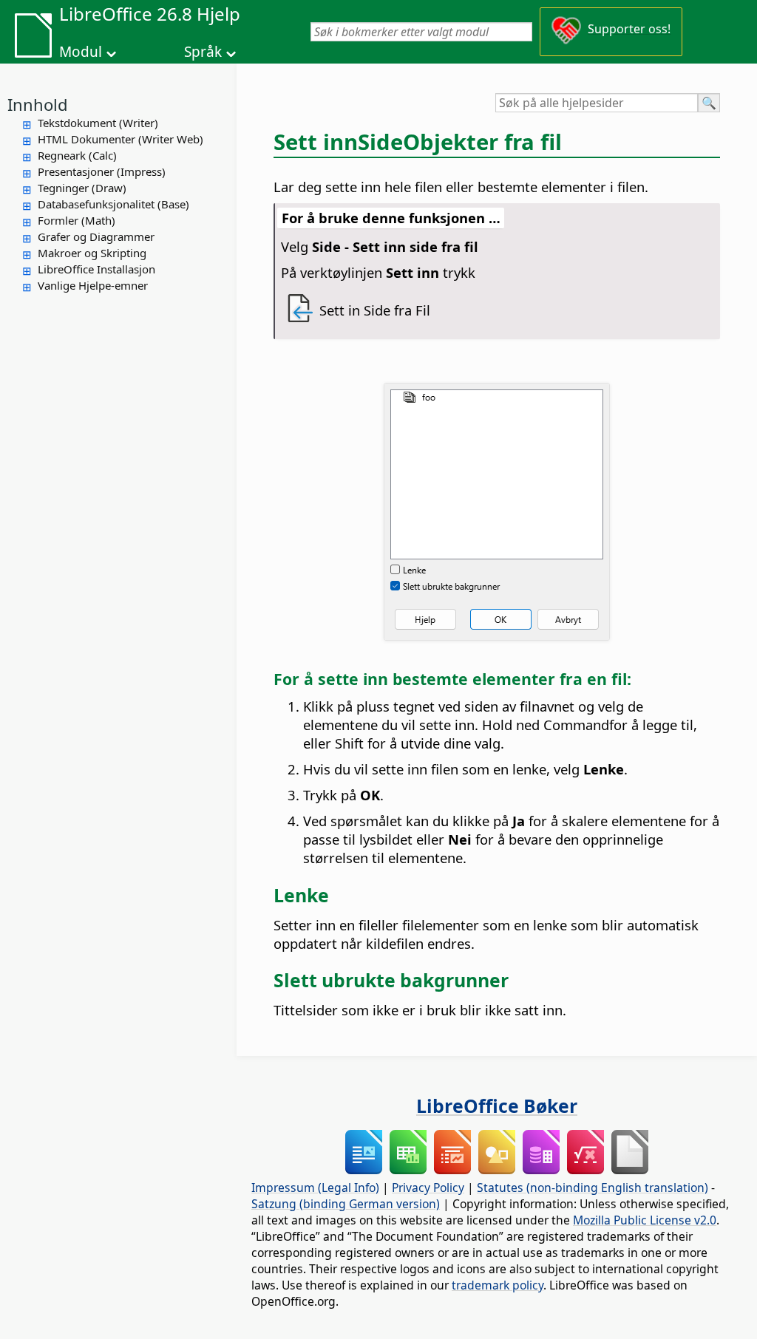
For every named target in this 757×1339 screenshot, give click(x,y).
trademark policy (497, 1285)
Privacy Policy (428, 1187)
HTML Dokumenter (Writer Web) (120, 139)
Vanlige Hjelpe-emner (93, 285)
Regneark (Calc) (77, 155)
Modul (80, 51)
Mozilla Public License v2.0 (644, 1220)
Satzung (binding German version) (345, 1204)
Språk (203, 51)
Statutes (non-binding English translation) (592, 1187)
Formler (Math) (76, 220)
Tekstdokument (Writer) (98, 122)
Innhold (37, 104)
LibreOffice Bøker (496, 1105)
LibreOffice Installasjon (96, 269)
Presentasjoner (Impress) (102, 171)
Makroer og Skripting (92, 252)
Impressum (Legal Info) (315, 1187)
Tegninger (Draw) (82, 187)
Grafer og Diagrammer (96, 236)
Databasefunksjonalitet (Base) (113, 204)
